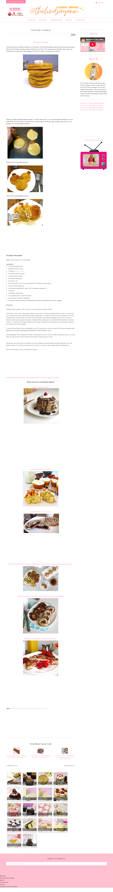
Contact (2, 884)
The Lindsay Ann (51, 890)
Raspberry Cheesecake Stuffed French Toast (40, 638)
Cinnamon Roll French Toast (40, 511)
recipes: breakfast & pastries (21, 708)
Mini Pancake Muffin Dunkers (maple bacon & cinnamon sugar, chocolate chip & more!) (40, 564)
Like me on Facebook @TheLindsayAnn (91, 110)
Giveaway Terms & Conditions (9, 887)
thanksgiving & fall (40, 708)
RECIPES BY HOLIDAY (7, 878)
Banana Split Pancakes (40, 387)
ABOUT (2, 880)
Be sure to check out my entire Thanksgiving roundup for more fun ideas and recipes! (32, 377)
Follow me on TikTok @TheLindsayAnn (91, 107)
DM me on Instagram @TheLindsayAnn (91, 105)
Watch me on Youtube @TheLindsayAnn (92, 103)
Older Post (69, 766)
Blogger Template (66, 890)
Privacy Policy (4, 882)
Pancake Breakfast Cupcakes (40, 469)
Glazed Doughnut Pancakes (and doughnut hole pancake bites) (40, 596)
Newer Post (13, 766)
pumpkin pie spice (19, 271)
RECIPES (3, 876)
